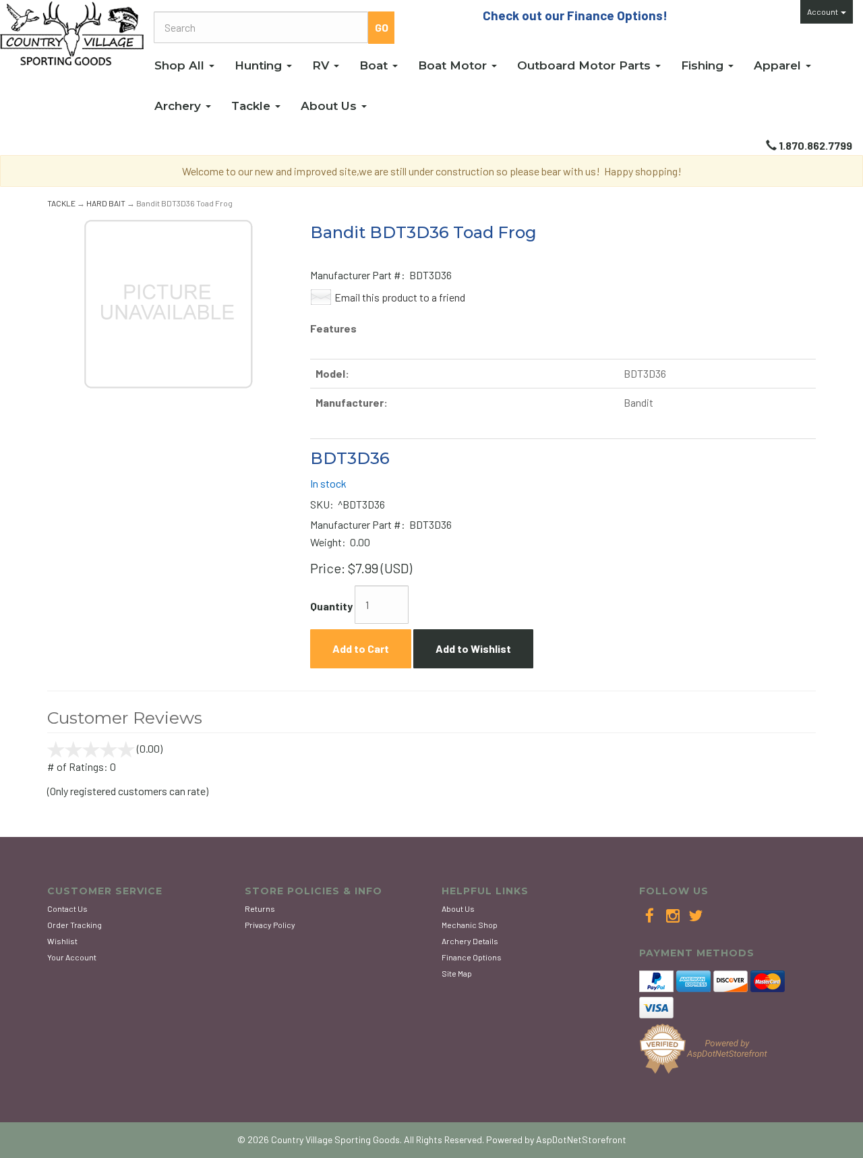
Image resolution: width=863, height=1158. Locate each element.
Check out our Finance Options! (575, 15)
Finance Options (472, 957)
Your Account (71, 957)
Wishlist (62, 941)
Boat (375, 65)
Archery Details (470, 941)
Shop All (181, 65)
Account (823, 11)
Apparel (779, 65)
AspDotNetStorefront (581, 1139)
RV (322, 65)
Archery (179, 106)
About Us (330, 106)
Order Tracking (74, 924)
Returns (260, 908)
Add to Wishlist (473, 648)
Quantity (331, 606)
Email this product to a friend (399, 297)
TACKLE (61, 203)
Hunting (260, 65)
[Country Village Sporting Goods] (72, 33)
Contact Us (67, 908)
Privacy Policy (270, 924)
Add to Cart (360, 648)
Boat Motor (454, 65)
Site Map (457, 973)
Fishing (704, 65)
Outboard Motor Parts (585, 65)
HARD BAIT (105, 203)
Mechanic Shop (470, 924)
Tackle (252, 106)
